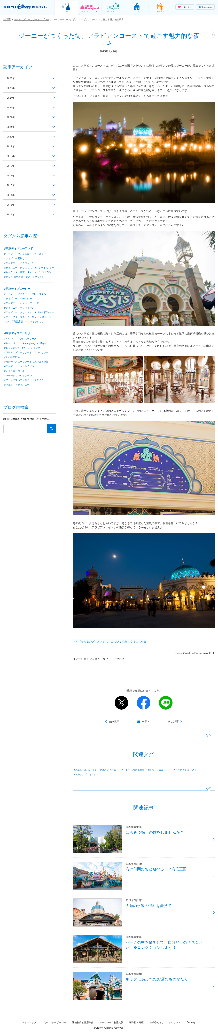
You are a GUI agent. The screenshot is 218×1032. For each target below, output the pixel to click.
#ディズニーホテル (14, 370)
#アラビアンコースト (185, 769)
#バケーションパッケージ (18, 375)
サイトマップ (29, 1022)
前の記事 (113, 721)
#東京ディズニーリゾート (20, 333)
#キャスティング (31, 347)
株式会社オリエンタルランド (165, 1022)
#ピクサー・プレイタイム (32, 293)
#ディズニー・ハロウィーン (19, 263)
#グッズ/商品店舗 (13, 276)
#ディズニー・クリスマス (18, 267)
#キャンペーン (12, 343)
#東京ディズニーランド (18, 248)
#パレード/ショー (44, 267)
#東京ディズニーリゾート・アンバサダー (26, 352)
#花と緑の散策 (12, 357)
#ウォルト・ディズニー (16, 384)
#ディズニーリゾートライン (19, 366)
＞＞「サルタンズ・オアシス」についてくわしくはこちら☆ (109, 641)
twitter (121, 703)
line (166, 703)
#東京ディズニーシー (159, 769)
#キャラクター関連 (14, 272)
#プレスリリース (27, 338)
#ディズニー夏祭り (14, 258)
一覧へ (146, 721)
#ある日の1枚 (11, 347)
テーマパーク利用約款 (111, 1022)
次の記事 (173, 721)
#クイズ (39, 380)
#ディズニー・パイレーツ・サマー (22, 303)
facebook (143, 703)
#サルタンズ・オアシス (86, 774)
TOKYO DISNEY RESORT (25, 7)
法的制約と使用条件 (83, 1022)
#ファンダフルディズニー (18, 380)
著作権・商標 (136, 1022)
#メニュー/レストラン (85, 769)
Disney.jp (191, 1022)
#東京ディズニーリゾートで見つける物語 (122, 769)
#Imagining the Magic (34, 343)
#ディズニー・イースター (32, 253)
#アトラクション (35, 276)
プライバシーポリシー (54, 1022)
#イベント (9, 253)
